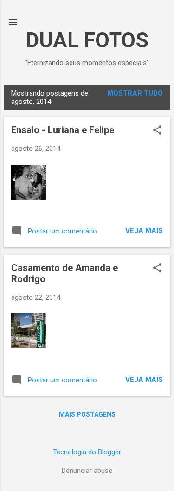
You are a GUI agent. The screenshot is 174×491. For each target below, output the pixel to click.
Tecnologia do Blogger (87, 452)
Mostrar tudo (135, 93)
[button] (157, 130)
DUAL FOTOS (87, 40)
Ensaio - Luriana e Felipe (62, 130)
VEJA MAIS (144, 230)
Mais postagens (87, 414)
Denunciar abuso (87, 470)
